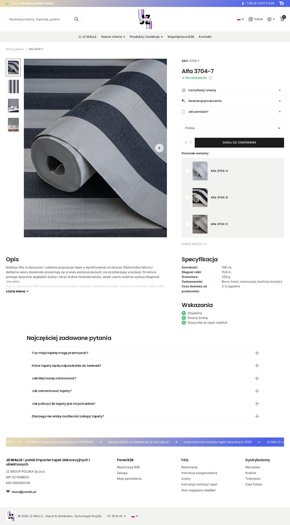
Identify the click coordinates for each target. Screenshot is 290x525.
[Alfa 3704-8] (200, 197)
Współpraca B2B (180, 36)
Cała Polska (253, 484)
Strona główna (15, 49)
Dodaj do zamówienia (239, 142)
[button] (191, 139)
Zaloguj (122, 473)
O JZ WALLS (87, 36)
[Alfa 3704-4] (200, 171)
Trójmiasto (253, 478)
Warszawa (252, 467)
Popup (210, 78)
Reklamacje (189, 467)
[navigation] (159, 148)
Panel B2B (125, 459)
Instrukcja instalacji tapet (199, 484)
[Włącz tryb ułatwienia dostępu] (281, 3)
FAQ (184, 459)
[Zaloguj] (271, 19)
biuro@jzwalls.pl (24, 492)
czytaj (15, 291)
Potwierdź (76, 19)
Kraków (250, 473)
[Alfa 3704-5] (200, 224)
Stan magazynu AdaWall (198, 490)
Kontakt (205, 36)
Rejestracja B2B (128, 467)
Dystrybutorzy (257, 459)
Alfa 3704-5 (219, 224)
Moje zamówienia (129, 478)
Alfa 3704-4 (219, 171)
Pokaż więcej (193, 244)
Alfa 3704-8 (219, 197)
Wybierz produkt (187, 171)
